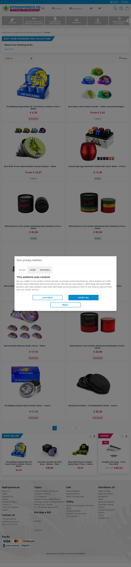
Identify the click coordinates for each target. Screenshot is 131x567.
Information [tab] (45, 270)
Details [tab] (33, 270)
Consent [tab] (22, 270)
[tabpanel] (65, 283)
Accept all (83, 297)
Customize (47, 297)
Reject (65, 305)
